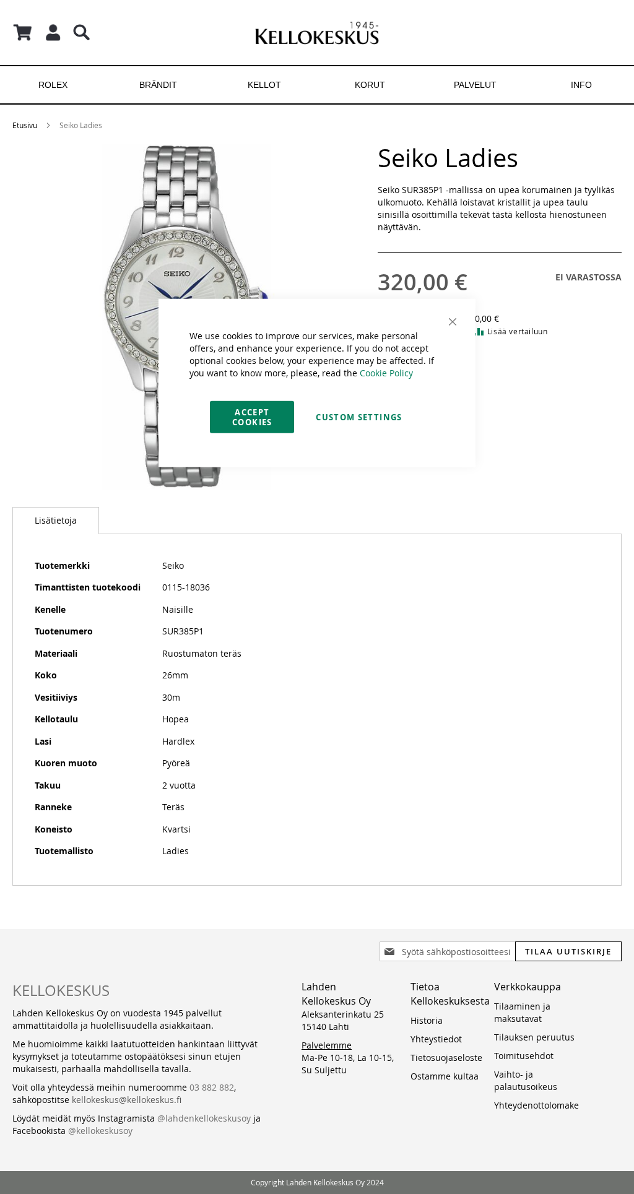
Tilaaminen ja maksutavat (522, 1012)
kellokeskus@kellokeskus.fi (126, 1099)
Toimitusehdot (524, 1056)
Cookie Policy (386, 372)
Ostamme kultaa (444, 1076)
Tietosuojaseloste (446, 1057)
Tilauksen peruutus (534, 1037)
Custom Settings (359, 416)
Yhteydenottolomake (536, 1105)
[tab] (55, 520)
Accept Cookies (252, 416)
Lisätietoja (56, 520)
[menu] (317, 84)
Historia (426, 1020)
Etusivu (24, 125)
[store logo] (317, 32)
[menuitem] (53, 84)
